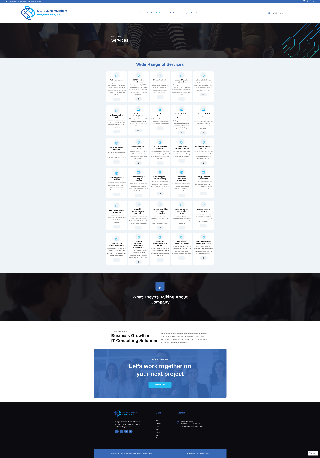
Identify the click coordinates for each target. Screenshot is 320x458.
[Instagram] (313, 1)
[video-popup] (160, 286)
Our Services (160, 13)
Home (141, 13)
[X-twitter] (117, 431)
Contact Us (194, 13)
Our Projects (174, 13)
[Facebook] (307, 1)
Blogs (185, 13)
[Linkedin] (126, 431)
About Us (149, 13)
